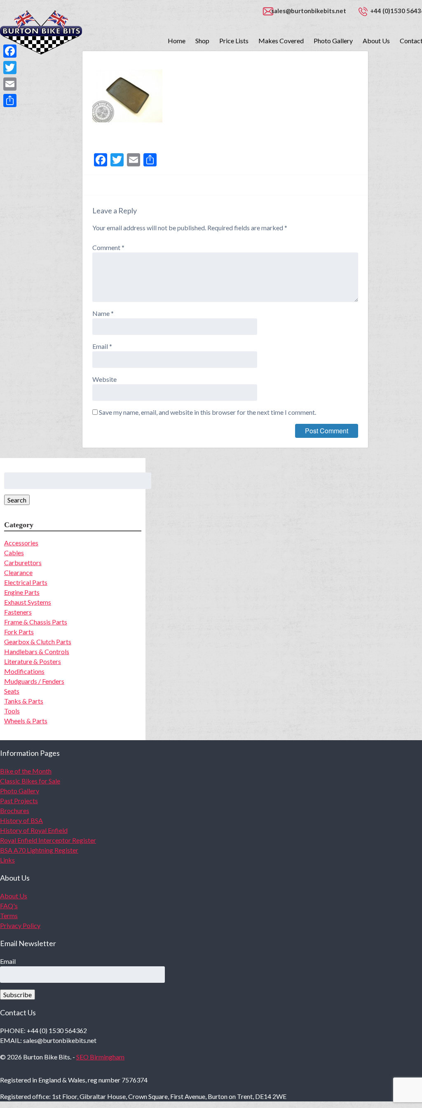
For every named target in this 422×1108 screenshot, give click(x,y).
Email (102, 346)
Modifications (24, 671)
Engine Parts (22, 592)
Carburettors (23, 562)
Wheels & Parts (25, 721)
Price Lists (234, 40)
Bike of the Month (26, 771)
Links (7, 860)
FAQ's (9, 905)
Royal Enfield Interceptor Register (48, 840)
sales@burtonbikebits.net (308, 10)
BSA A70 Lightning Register (39, 850)
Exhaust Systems (27, 602)
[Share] (10, 100)
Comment (108, 247)
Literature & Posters (32, 661)
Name (103, 313)
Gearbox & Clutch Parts (37, 641)
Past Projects (19, 800)
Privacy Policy (20, 925)
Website (104, 379)
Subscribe (17, 994)
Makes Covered (281, 40)
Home (176, 40)
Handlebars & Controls (36, 651)
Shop (202, 40)
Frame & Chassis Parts (35, 622)
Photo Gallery (333, 40)
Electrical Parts (25, 582)
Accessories (21, 543)
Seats (11, 691)
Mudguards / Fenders (34, 681)
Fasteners (18, 612)
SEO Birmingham (100, 1057)
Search (16, 500)
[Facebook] (10, 51)
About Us (376, 40)
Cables (14, 552)
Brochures (14, 810)
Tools (12, 711)
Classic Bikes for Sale (30, 781)
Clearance (18, 572)
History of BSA (21, 820)
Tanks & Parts (23, 701)
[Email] (10, 84)
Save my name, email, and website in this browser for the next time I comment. (207, 412)
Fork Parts (19, 632)
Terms (9, 915)
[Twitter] (10, 67)
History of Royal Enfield (34, 830)
